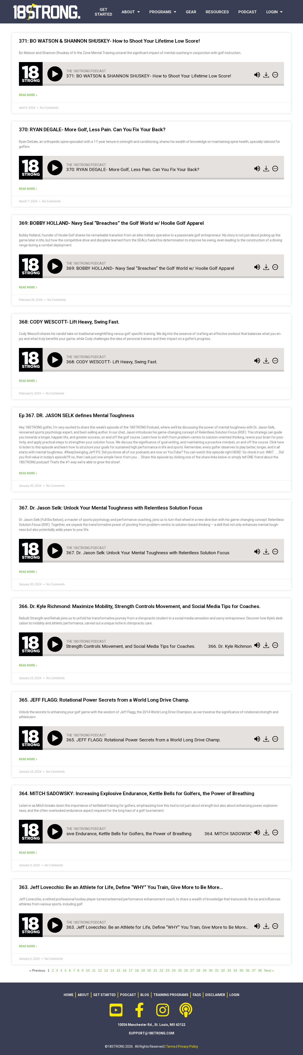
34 (235, 970)
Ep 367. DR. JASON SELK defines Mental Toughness (76, 415)
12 (100, 970)
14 (112, 970)
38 (260, 970)
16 (124, 970)
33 (229, 970)
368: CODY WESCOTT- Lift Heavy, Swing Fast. (69, 322)
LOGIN (272, 11)
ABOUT (128, 11)
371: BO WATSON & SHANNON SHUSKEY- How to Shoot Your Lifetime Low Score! (109, 41)
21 (155, 970)
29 (204, 970)
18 (137, 970)
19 (143, 970)
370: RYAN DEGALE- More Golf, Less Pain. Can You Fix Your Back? (92, 129)
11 (94, 970)
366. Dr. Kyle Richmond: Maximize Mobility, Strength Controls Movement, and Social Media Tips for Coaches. (139, 606)
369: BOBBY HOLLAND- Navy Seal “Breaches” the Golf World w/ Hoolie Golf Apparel (111, 223)
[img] (275, 75)
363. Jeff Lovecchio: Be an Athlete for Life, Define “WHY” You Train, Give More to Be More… (121, 887)
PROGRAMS (160, 11)
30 (211, 970)
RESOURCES (217, 11)
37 (254, 970)
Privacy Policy (188, 1046)
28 (198, 970)
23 (167, 970)
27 (192, 970)
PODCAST (247, 11)
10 (88, 970)
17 (131, 970)
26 (186, 970)
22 (161, 970)
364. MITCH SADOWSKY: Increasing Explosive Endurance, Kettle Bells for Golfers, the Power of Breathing (136, 793)
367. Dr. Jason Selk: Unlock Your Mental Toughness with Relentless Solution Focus (110, 508)
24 (174, 970)
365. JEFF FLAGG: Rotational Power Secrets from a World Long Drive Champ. (104, 700)
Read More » (28, 95)
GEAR (191, 11)
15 (118, 970)
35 (241, 970)
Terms (171, 1046)
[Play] (55, 73)
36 (248, 970)
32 (223, 970)
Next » (269, 970)
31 (217, 970)
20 (149, 970)
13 (106, 970)
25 (180, 970)
